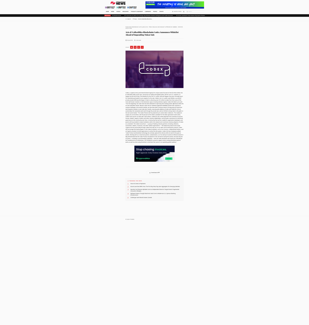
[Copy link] (142, 47)
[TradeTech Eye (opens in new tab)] (132, 7)
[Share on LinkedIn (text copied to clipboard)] (131, 47)
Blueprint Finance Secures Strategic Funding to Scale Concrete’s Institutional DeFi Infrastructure (133, 15)
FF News (135, 19)
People (155, 11)
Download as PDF (155, 172)
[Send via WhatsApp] (138, 47)
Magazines (126, 11)
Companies (148, 11)
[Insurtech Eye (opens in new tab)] (121, 7)
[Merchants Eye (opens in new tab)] (110, 7)
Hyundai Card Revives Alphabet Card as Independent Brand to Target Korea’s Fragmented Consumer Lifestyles (154, 190)
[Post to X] (135, 47)
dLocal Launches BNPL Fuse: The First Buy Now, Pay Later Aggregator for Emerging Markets (155, 186)
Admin (175, 27)
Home (107, 11)
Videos (118, 11)
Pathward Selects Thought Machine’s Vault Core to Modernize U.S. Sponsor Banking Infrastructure (153, 194)
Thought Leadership (137, 11)
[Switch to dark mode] (184, 11)
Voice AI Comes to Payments (138, 183)
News (112, 11)
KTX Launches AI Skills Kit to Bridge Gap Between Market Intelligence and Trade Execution (186, 15)
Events (161, 11)
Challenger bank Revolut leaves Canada (141, 197)
